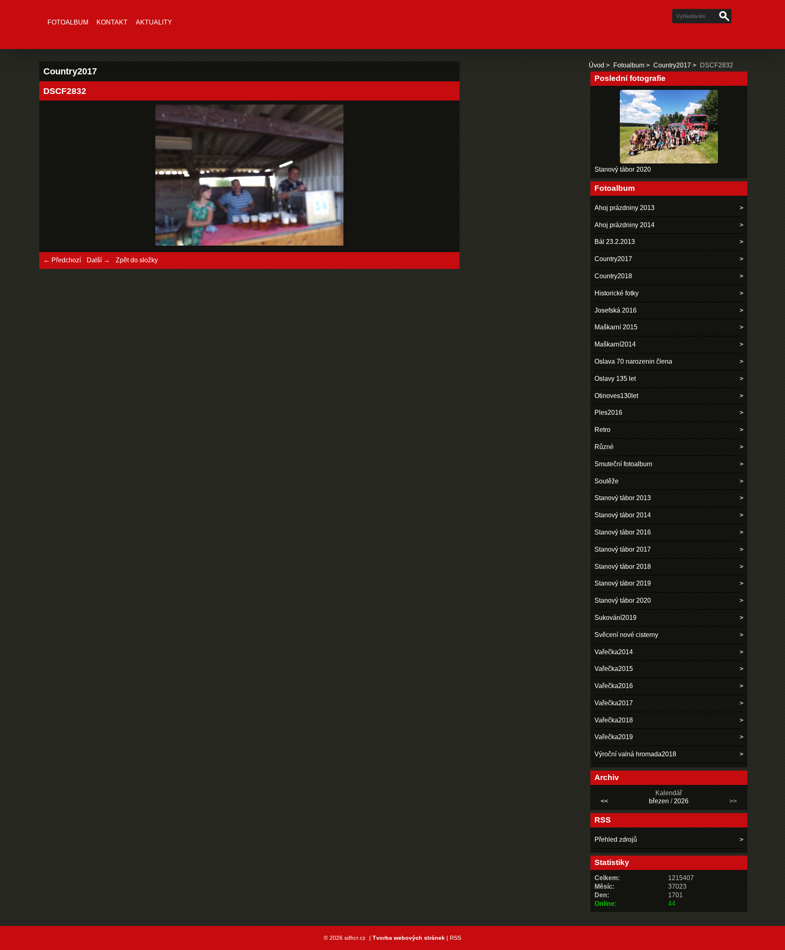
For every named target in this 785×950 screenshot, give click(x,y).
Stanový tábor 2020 (622, 169)
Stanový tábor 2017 (622, 549)
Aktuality (154, 22)
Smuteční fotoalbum (623, 463)
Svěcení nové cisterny (626, 634)
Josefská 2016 (615, 310)
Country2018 (613, 276)
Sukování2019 (615, 617)
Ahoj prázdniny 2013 (624, 207)
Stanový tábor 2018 (622, 566)
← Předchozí (62, 260)
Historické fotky (616, 293)
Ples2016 (608, 412)
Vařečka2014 (613, 651)
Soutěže (606, 481)
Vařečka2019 (613, 736)
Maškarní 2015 (615, 327)
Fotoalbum (67, 22)
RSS (455, 937)
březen (659, 801)
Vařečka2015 (613, 668)
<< (604, 801)
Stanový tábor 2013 (622, 497)
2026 (681, 801)
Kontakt (112, 22)
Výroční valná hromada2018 (635, 754)
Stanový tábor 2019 (622, 583)
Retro (602, 429)
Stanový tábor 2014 (622, 515)
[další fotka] (442, 176)
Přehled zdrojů (615, 839)
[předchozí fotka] (56, 176)
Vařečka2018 (613, 720)
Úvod (596, 65)
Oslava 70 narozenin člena (633, 361)
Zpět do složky (137, 260)
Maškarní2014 (615, 344)
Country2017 (672, 65)
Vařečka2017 (613, 703)
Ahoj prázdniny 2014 (624, 224)
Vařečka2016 (613, 685)
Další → (98, 260)
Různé (604, 446)
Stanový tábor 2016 (622, 532)
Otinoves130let (616, 395)
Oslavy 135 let (615, 378)
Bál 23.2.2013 (614, 241)
